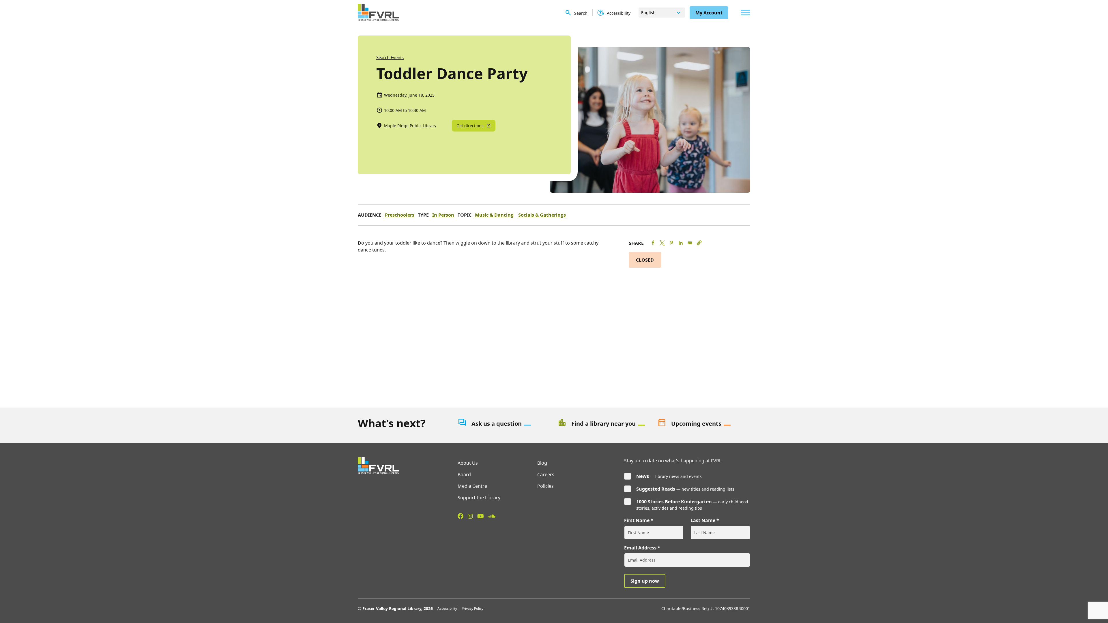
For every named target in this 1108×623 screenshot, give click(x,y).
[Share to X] (662, 242)
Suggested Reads (655, 489)
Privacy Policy (472, 608)
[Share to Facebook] (653, 242)
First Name (637, 520)
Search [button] (580, 13)
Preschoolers (399, 215)
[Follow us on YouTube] (480, 516)
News (642, 476)
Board (464, 474)
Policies (545, 486)
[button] (699, 242)
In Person (443, 215)
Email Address (640, 548)
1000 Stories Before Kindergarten (674, 501)
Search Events (390, 57)
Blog (542, 463)
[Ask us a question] (504, 423)
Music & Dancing (494, 215)
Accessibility (447, 608)
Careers (545, 474)
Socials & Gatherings (542, 215)
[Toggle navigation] (744, 13)
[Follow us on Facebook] (460, 516)
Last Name (702, 520)
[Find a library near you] (603, 423)
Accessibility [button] (618, 13)
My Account (709, 13)
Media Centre (472, 486)
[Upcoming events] (703, 423)
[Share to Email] (689, 242)
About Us (468, 463)
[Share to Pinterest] (671, 242)
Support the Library (479, 497)
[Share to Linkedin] (680, 242)
